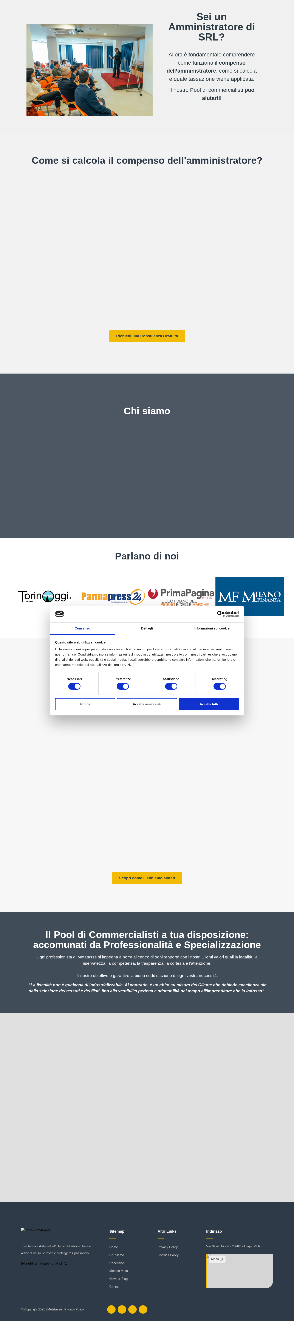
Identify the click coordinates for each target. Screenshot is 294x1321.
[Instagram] (132, 1309)
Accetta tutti (209, 704)
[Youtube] (143, 1309)
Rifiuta (85, 704)
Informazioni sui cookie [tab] (211, 628)
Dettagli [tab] (147, 628)
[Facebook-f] (111, 1309)
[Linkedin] (122, 1309)
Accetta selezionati (147, 704)
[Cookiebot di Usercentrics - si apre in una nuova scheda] (220, 614)
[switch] (123, 686)
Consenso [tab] (82, 628)
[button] (14, 597)
